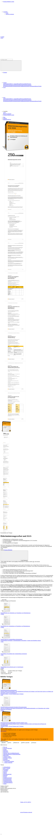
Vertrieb (39, 86)
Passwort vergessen (10, 14)
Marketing (17, 85)
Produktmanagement (27, 85)
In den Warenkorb (24, 560)
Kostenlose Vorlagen (7, 757)
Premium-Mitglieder (8, 549)
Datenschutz (5, 751)
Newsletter (5, 759)
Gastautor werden (7, 756)
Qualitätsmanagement (24, 86)
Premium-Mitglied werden (8, 114)
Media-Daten (6, 755)
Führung (5, 85)
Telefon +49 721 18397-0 (25, 802)
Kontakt (5, 749)
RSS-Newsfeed (6, 760)
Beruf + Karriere (13, 83)
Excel (4, 87)
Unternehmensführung (33, 86)
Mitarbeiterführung (7, 119)
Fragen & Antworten (7, 748)
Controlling (24, 83)
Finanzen (29, 83)
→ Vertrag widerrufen (7, 762)
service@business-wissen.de (26, 812)
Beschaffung (19, 83)
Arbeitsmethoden (6, 83)
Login (7, 13)
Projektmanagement (7, 86)
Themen (5, 82)
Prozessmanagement (15, 86)
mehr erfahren (3, 731)
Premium (5, 72)
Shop (4, 97)
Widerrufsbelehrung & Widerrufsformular (11, 754)
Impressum (5, 750)
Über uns (5, 747)
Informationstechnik (11, 85)
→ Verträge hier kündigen (8, 761)
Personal (21, 85)
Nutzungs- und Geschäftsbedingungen (11, 753)
